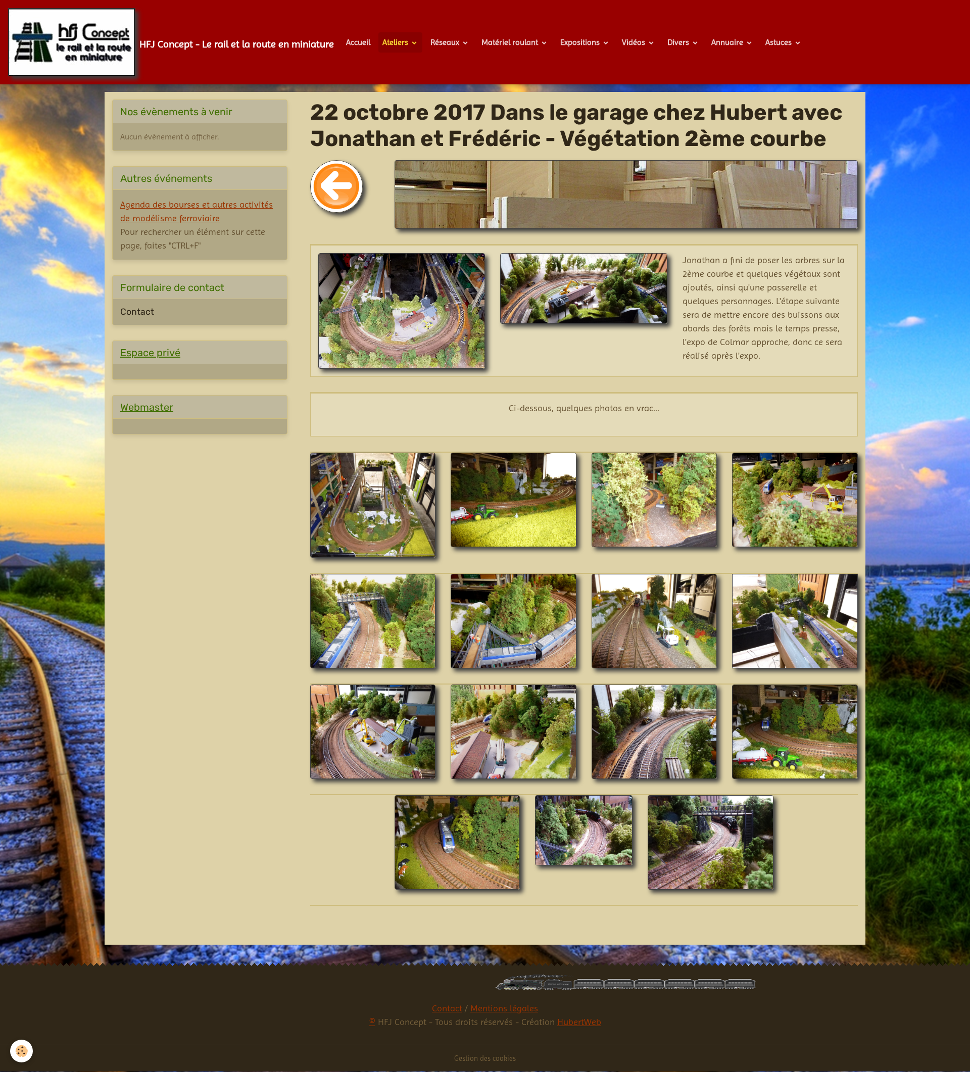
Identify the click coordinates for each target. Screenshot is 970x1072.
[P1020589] (402, 310)
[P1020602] (795, 731)
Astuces (779, 42)
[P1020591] (513, 499)
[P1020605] (710, 842)
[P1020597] (795, 620)
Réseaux (445, 42)
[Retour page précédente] (336, 185)
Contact (137, 312)
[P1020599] (513, 731)
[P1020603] (457, 842)
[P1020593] (795, 499)
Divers (679, 42)
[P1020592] (654, 499)
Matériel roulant (510, 42)
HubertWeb (579, 1021)
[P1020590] (373, 504)
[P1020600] (583, 288)
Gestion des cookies (485, 1058)
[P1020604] (584, 829)
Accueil (358, 42)
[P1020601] (654, 731)
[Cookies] (21, 1051)
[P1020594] (373, 620)
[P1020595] (513, 620)
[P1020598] (373, 731)
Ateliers (396, 42)
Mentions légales (504, 1008)
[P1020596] (654, 620)
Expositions (581, 42)
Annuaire (728, 42)
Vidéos (634, 42)
